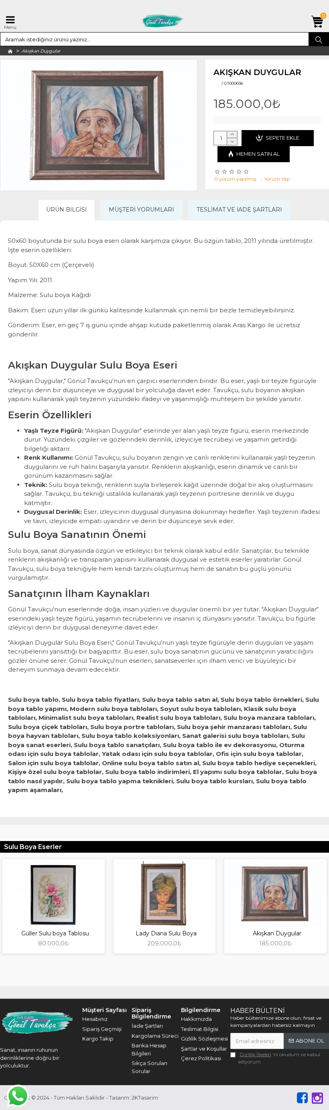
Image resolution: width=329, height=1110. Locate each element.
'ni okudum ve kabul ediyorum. (279, 1058)
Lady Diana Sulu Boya (166, 933)
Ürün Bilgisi (66, 209)
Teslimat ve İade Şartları (239, 209)
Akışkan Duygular (277, 933)
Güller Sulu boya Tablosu (55, 933)
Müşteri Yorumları (141, 209)
